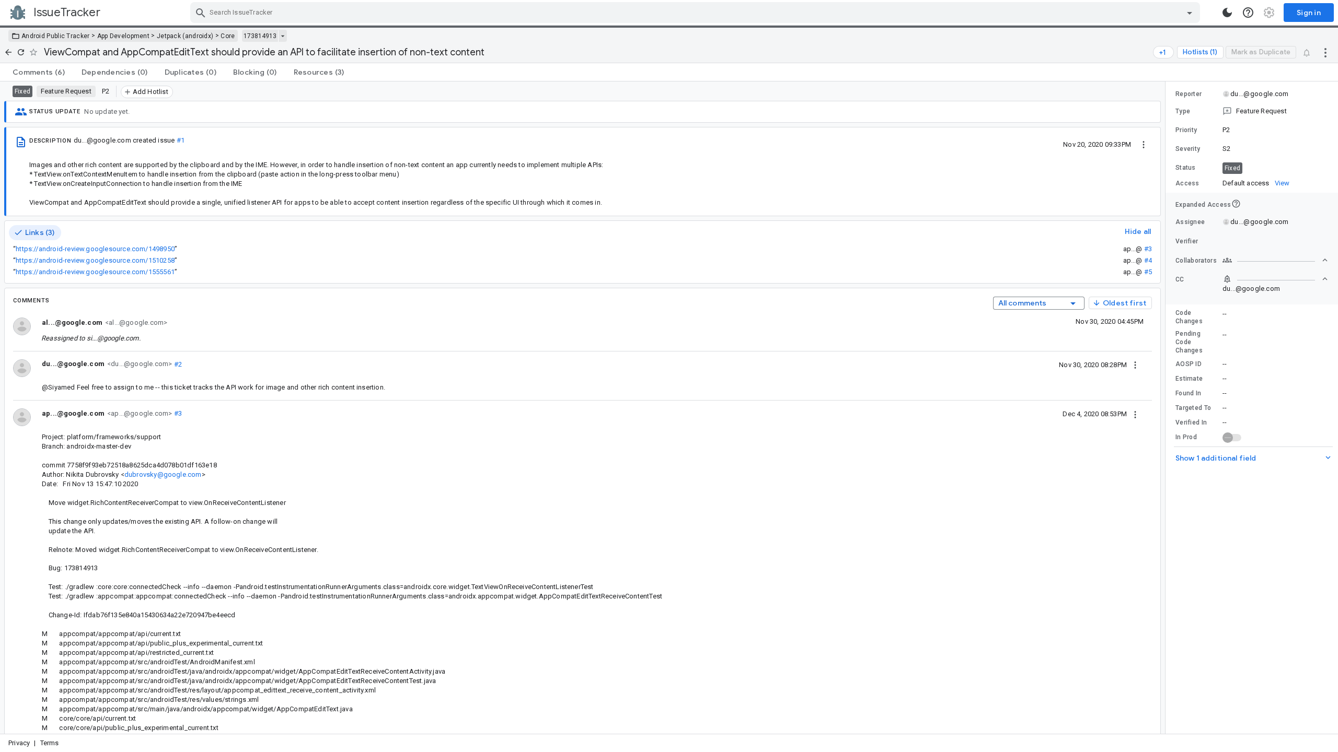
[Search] (200, 12)
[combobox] (696, 12)
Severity (1187, 148)
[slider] (1167, 407)
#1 (180, 140)
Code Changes (1189, 317)
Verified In (1191, 422)
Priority (1186, 130)
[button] (1251, 111)
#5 (1148, 272)
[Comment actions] (1135, 364)
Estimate (1189, 378)
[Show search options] (1189, 12)
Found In (1188, 393)
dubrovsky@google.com (163, 474)
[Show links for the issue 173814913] (282, 36)
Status (1185, 167)
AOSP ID (1188, 364)
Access (1187, 183)
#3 (1148, 249)
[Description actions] (1143, 144)
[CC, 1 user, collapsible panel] (1275, 279)
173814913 (260, 36)
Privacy (19, 743)
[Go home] (8, 52)
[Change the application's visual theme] (1227, 12)
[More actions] (1325, 52)
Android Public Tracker (55, 36)
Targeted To (1193, 408)
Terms (49, 743)
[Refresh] (21, 52)
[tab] (38, 72)
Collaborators (1196, 260)
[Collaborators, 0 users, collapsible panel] (1275, 260)
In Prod (1186, 437)
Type (1182, 111)
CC (1179, 279)
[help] (1248, 12)
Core (228, 36)
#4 (1148, 260)
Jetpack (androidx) (185, 36)
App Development (123, 36)
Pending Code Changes (1189, 342)
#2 (177, 364)
